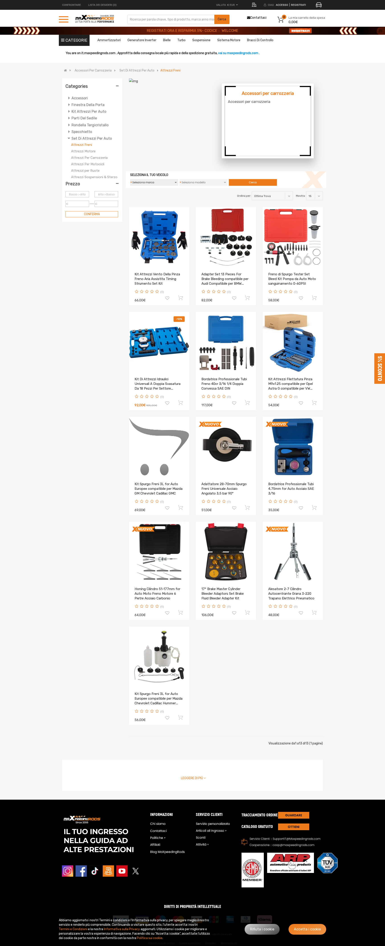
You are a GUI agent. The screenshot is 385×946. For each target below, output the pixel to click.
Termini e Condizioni (73, 929)
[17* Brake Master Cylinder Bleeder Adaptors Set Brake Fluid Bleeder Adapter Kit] (226, 552)
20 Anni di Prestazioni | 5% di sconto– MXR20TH (193, 31)
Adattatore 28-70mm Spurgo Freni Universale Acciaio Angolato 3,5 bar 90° (224, 488)
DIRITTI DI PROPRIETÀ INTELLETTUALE (192, 906)
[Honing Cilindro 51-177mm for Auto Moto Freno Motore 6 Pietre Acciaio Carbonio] (159, 552)
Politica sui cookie (149, 938)
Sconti (200, 837)
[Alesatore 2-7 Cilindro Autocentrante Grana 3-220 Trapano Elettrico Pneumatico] (293, 552)
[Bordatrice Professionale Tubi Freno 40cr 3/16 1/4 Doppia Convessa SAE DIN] (226, 342)
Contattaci (258, 18)
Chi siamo (158, 823)
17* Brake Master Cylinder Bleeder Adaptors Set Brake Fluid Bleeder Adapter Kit (222, 593)
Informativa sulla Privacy (122, 929)
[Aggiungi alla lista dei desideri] (167, 298)
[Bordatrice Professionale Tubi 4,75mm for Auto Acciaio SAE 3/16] (293, 447)
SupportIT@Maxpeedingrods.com (296, 839)
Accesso (282, 4)
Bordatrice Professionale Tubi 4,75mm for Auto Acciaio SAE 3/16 (291, 488)
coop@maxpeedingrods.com (293, 845)
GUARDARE (293, 815)
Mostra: (300, 195)
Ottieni (293, 827)
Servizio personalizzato (213, 823)
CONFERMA (92, 214)
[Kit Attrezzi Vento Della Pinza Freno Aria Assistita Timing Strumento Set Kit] (159, 237)
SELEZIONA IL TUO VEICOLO (149, 175)
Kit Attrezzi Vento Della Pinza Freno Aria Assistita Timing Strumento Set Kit (157, 279)
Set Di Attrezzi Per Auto (136, 70)
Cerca (222, 19)
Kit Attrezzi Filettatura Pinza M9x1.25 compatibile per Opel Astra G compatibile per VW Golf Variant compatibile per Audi (290, 388)
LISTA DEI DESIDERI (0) (102, 4)
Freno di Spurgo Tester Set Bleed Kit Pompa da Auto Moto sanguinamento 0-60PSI (292, 279)
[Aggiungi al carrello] (181, 297)
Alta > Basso (106, 194)
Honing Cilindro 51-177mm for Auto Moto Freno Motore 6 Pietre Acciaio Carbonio (157, 593)
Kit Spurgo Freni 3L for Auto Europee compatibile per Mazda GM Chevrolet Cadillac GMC (158, 488)
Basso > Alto (77, 194)
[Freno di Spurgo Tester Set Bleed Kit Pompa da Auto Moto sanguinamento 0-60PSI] (293, 237)
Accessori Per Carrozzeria (93, 70)
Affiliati (155, 844)
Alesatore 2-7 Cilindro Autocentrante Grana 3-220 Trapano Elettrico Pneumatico (291, 593)
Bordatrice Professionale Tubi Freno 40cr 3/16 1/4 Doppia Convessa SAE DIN (224, 383)
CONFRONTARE (71, 4)
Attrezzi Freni (170, 70)
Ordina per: (244, 195)
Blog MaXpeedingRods (167, 852)
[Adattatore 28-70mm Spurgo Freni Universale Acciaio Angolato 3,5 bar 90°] (226, 447)
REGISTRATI (298, 4)
